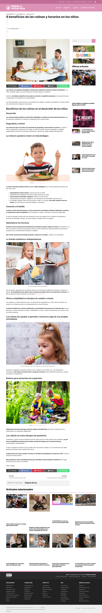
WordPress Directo (28, 593)
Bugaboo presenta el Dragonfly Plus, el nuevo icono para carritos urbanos (88, 144)
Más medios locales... (84, 601)
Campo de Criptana (84, 591)
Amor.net (45, 591)
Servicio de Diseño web (74, 576)
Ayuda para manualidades (12, 595)
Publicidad (69, 1)
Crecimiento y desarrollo (15, 14)
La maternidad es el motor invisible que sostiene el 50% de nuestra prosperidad (85, 565)
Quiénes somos (62, 1)
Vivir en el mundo (47, 597)
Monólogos (63, 593)
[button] (70, 8)
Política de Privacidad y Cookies (88, 608)
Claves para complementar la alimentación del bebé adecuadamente (60, 565)
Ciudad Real (82, 593)
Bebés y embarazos (47, 589)
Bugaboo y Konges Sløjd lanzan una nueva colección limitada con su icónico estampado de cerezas (39, 529)
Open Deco (9, 587)
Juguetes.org (64, 591)
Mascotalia (63, 595)
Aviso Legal (77, 608)
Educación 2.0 (64, 585)
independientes (39, 294)
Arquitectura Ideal (10, 591)
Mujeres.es (45, 595)
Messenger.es (27, 587)
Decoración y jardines (11, 597)
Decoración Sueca (10, 589)
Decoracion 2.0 (10, 585)
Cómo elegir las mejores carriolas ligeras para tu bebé (83, 104)
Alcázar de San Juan (84, 587)
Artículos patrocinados (61, 576)
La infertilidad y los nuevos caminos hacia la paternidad (88, 131)
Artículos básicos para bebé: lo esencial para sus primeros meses (88, 170)
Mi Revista (63, 601)
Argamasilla (82, 589)
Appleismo (26, 589)
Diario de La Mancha (84, 597)
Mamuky (45, 593)
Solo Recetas (46, 585)
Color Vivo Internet (37, 607)
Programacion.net (28, 585)
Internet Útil (27, 599)
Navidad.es (63, 589)
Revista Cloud (27, 597)
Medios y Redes (91, 574)
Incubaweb (27, 591)
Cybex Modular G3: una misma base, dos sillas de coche (88, 156)
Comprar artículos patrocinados (80, 1)
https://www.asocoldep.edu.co (39, 182)
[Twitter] (95, 2)
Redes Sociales (28, 595)
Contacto (90, 1)
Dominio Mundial (65, 587)
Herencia (81, 599)
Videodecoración (10, 593)
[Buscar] (94, 41)
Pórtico (8, 601)
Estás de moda (46, 587)
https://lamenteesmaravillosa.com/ (39, 425)
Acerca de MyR (92, 576)
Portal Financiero (65, 599)
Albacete (81, 585)
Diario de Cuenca (83, 595)
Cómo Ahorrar (64, 597)
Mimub (7, 599)
